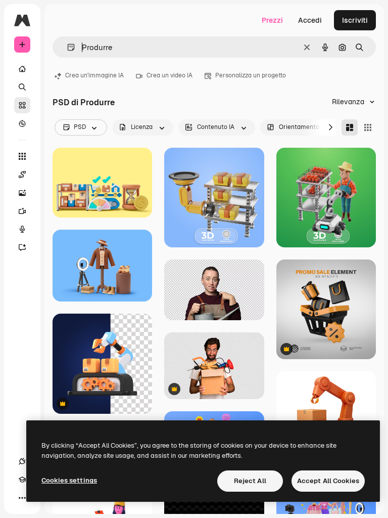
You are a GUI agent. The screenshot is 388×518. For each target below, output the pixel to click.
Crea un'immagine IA (94, 75)
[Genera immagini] (22, 193)
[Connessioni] (22, 461)
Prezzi (272, 20)
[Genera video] (22, 211)
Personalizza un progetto (250, 75)
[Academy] (22, 479)
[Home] (22, 69)
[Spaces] (22, 174)
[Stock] (22, 105)
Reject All (250, 481)
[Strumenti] (22, 156)
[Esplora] (22, 123)
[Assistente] (22, 247)
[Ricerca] (22, 87)
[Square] (368, 127)
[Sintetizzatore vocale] (22, 229)
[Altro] (22, 498)
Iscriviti (355, 20)
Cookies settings (69, 480)
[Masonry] (350, 127)
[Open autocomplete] (67, 47)
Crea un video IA (169, 75)
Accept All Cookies (328, 481)
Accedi (310, 20)
